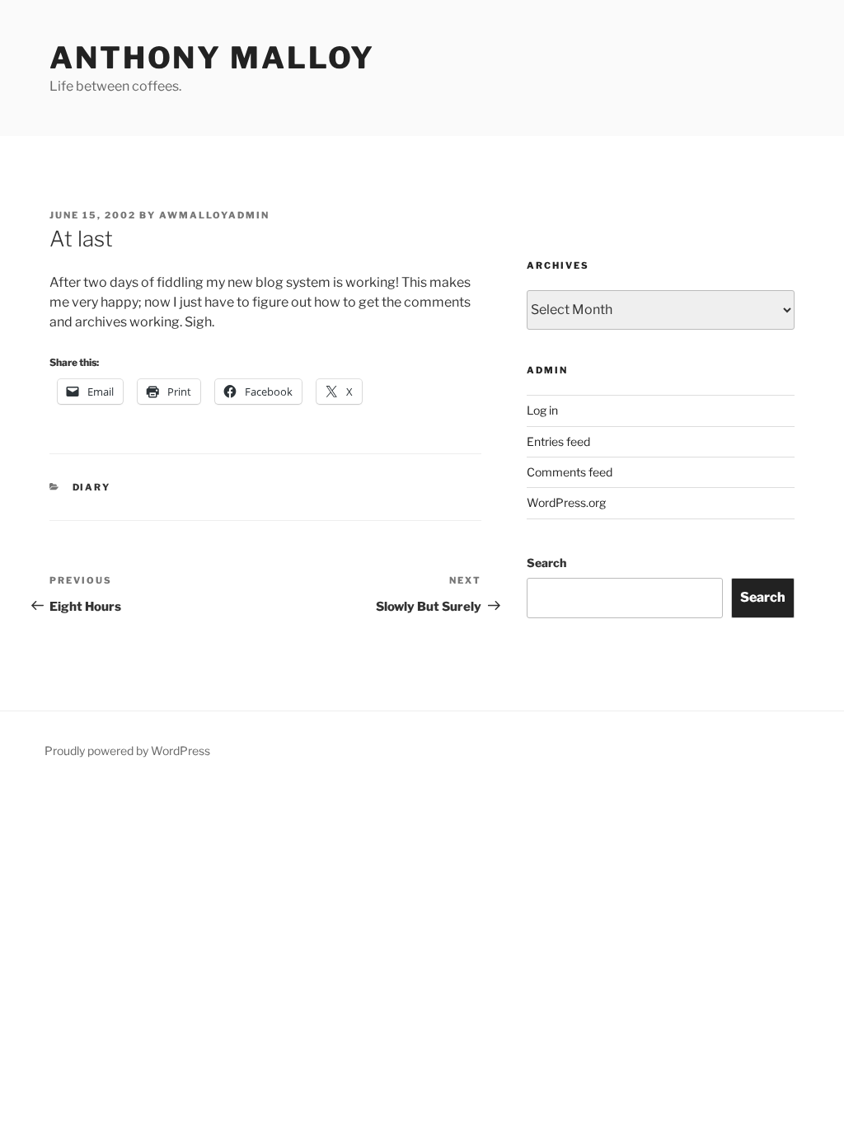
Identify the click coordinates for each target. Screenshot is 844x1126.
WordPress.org (566, 502)
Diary (92, 487)
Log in (542, 410)
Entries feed (558, 441)
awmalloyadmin (214, 215)
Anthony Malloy (212, 58)
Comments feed (569, 472)
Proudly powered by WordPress (127, 751)
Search (546, 563)
